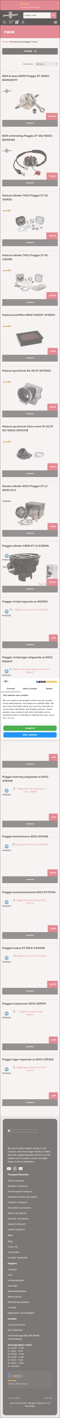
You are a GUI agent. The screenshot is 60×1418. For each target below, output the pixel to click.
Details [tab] (49, 688)
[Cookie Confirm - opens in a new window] (46, 681)
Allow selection (30, 735)
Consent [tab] (11, 688)
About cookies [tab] (30, 688)
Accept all (30, 728)
